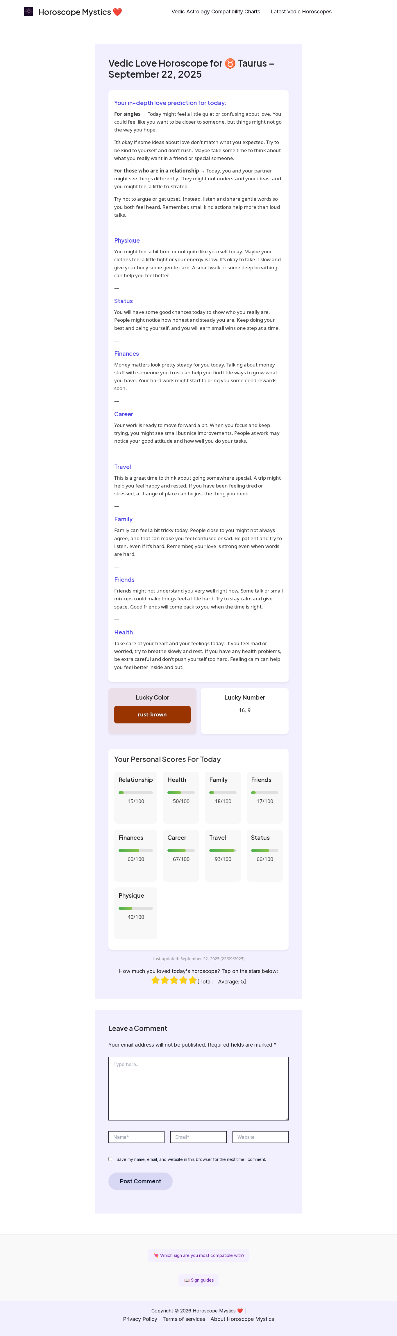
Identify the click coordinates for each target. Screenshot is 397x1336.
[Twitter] (370, 12)
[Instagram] (345, 12)
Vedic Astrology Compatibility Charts (215, 11)
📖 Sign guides (198, 1280)
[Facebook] (357, 12)
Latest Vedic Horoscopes (301, 11)
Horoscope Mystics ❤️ (80, 12)
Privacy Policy (140, 1319)
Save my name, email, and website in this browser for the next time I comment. (191, 1159)
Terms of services (183, 1319)
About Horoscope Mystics (242, 1319)
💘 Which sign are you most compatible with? (198, 1255)
